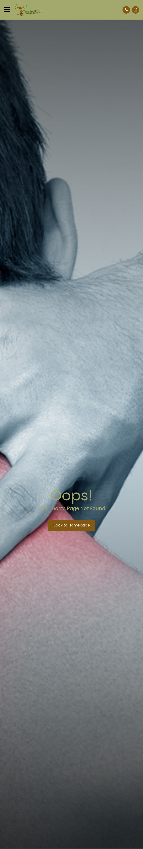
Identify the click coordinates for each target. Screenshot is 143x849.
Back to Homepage (71, 525)
